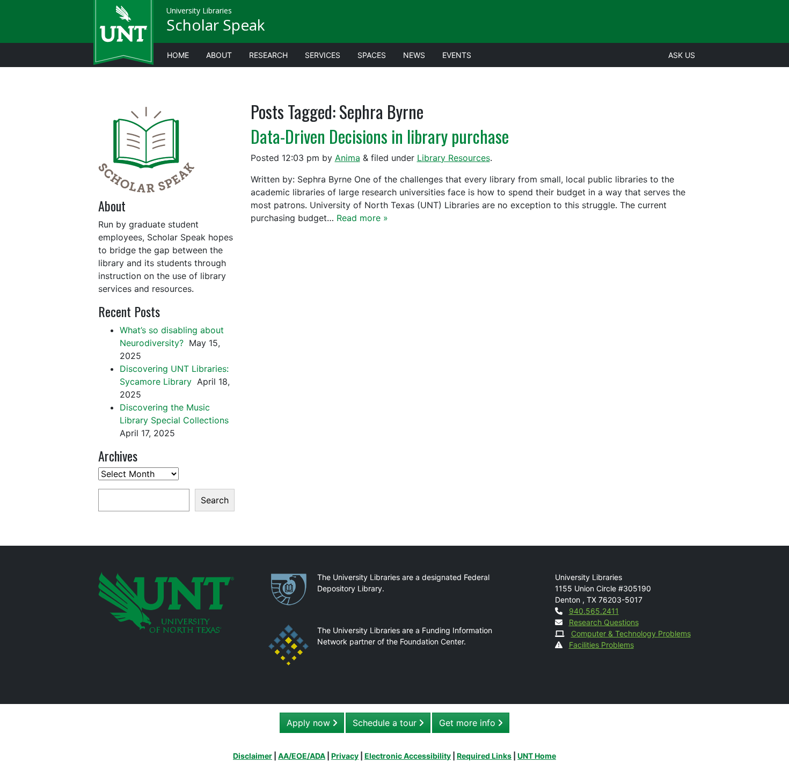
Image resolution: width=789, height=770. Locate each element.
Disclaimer (252, 755)
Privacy (345, 755)
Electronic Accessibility (407, 755)
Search (215, 500)
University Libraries (199, 10)
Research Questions (604, 622)
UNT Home (536, 755)
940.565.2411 (594, 610)
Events (456, 55)
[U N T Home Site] (166, 601)
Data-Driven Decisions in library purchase (380, 136)
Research (268, 55)
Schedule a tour (386, 722)
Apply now (310, 722)
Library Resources (453, 157)
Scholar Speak (215, 24)
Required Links (484, 755)
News (414, 55)
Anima (347, 157)
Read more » (362, 217)
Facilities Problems (601, 644)
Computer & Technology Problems (631, 633)
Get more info (468, 722)
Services (322, 55)
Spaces (371, 55)
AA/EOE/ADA (301, 755)
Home (178, 55)
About (219, 55)
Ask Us (681, 55)
